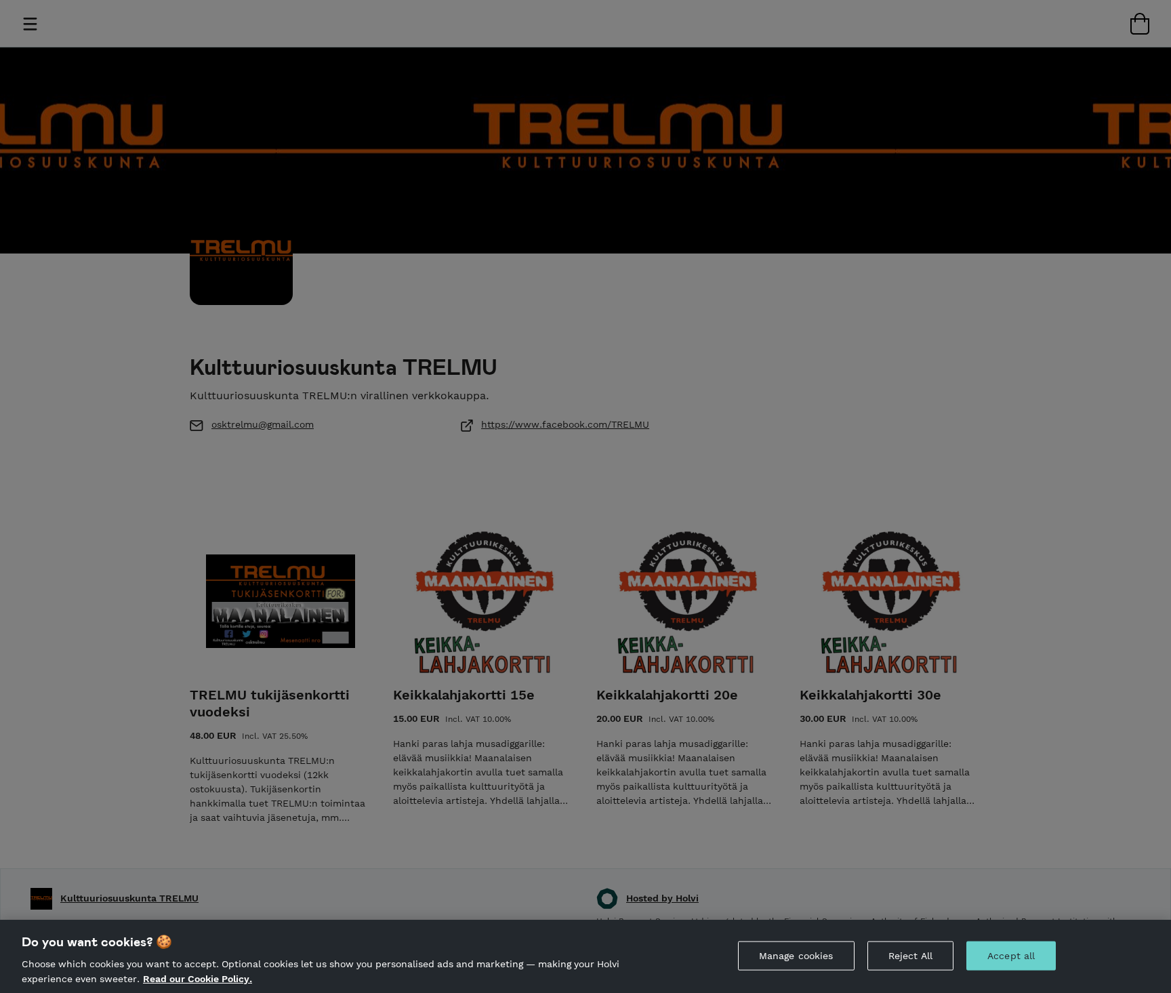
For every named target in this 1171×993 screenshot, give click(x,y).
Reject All (910, 955)
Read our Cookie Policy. (197, 978)
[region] (585, 956)
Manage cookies (796, 955)
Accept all (1011, 955)
